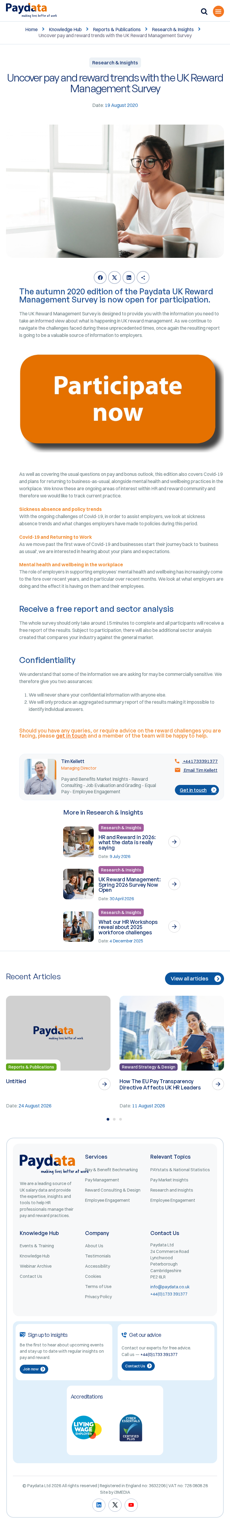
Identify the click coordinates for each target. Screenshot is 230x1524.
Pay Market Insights (169, 1180)
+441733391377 (200, 761)
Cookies (93, 1276)
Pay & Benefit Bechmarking (111, 1169)
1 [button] (108, 1119)
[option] (58, 1052)
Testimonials (98, 1256)
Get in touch (193, 790)
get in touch (71, 735)
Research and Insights (171, 1190)
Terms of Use (98, 1286)
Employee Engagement (107, 1200)
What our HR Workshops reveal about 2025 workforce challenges (128, 927)
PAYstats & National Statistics (180, 1169)
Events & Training (37, 1245)
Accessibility (97, 1266)
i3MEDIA (122, 1492)
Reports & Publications (117, 29)
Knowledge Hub (65, 29)
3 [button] (120, 1119)
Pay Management (102, 1180)
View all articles (189, 978)
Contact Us (31, 1276)
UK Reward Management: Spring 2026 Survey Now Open (130, 884)
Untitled (16, 1081)
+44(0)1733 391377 (168, 1294)
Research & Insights (173, 29)
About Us (94, 1245)
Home (31, 29)
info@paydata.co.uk (170, 1287)
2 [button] (114, 1119)
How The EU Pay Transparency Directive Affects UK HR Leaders (160, 1084)
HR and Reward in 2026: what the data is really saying (127, 842)
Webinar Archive (36, 1266)
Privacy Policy (98, 1296)
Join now (31, 1368)
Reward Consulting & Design (112, 1190)
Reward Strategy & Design (148, 1067)
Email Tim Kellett (200, 770)
